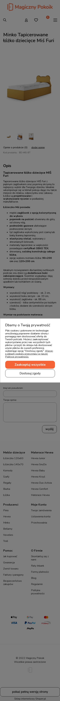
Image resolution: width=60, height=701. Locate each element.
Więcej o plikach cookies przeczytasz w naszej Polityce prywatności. (29, 354)
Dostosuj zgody (30, 373)
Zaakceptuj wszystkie (30, 365)
